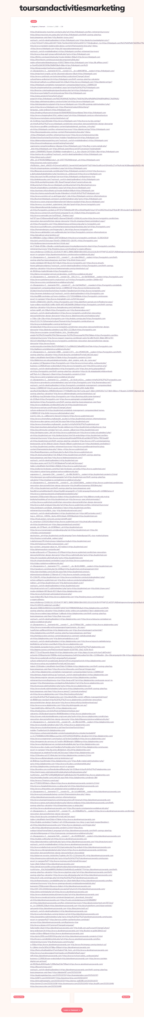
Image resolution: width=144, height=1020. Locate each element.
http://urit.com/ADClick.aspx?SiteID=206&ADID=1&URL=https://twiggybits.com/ (64, 240)
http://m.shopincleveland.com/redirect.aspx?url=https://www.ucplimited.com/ (61, 560)
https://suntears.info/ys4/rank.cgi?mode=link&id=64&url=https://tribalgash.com (62, 190)
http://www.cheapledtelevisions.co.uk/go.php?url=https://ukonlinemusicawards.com (64, 786)
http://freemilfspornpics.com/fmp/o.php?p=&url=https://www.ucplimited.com (61, 452)
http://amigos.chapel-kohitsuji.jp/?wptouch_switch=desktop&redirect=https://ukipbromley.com (69, 674)
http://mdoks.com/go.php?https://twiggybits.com (85, 318)
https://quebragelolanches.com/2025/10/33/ (48, 975)
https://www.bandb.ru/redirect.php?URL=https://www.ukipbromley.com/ (60, 725)
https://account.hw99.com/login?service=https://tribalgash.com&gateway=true (62, 176)
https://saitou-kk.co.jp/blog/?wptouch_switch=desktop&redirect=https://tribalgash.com (66, 154)
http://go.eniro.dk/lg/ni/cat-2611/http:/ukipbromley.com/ (68, 750)
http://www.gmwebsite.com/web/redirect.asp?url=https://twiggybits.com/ (60, 382)
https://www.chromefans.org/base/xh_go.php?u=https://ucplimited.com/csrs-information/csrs (68, 418)
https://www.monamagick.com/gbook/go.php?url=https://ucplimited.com (60, 530)
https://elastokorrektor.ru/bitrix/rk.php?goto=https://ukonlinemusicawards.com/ (62, 841)
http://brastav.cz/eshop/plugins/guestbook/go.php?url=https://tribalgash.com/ (61, 90)
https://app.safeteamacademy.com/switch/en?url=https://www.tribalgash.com (62, 101)
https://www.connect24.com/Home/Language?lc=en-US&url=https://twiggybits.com (65, 213)
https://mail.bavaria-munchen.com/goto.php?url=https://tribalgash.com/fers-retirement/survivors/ (69, 32)
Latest (33, 21)
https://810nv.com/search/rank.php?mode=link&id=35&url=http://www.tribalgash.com (65, 57)
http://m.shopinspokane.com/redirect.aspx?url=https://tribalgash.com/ (58, 168)
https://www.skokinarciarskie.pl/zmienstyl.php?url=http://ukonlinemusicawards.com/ (64, 894)
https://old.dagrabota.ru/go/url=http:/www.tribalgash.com (54, 104)
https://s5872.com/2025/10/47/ (43, 978)
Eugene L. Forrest (38, 26)
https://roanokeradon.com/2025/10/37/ (82, 975)
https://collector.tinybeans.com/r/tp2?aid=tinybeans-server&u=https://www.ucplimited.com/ (68, 469)
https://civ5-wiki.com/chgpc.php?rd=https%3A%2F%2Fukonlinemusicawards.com (64, 878)
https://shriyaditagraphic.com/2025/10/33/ (47, 981)
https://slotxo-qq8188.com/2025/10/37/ (81, 981)
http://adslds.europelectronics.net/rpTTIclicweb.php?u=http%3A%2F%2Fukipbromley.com (67, 647)
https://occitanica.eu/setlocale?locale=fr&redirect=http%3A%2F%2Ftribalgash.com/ (65, 193)
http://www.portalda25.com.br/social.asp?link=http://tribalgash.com (58, 93)
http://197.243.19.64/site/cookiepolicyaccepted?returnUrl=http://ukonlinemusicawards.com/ (67, 889)
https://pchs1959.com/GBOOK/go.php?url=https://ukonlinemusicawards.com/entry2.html (66, 936)
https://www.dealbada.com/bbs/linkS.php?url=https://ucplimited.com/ (58, 405)
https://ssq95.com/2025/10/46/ (101, 983)
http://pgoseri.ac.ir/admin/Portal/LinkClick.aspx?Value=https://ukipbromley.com (62, 752)
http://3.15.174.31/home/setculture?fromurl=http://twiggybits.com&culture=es (62, 321)
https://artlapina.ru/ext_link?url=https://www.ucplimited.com (55, 432)
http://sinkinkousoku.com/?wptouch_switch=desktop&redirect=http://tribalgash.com (65, 179)
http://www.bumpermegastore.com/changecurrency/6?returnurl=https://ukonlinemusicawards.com (70, 800)
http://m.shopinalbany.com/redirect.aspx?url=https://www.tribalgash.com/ (60, 187)
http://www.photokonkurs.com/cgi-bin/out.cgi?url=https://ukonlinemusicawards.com (64, 914)
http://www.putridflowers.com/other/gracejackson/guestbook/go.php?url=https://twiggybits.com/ (70, 226)
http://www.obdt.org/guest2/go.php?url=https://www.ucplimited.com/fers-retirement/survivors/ (69, 505)
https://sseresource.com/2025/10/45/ (73, 983)
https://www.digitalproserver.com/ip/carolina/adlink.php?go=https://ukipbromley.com (64, 744)
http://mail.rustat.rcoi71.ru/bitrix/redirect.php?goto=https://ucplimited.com (60, 588)
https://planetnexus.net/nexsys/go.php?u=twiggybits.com (76, 224)
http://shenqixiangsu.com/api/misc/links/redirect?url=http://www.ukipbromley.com (71, 683)
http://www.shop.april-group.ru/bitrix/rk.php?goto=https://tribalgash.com (60, 54)
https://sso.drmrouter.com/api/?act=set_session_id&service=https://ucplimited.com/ (64, 430)
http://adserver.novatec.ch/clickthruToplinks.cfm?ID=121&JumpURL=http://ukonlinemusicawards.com (71, 855)
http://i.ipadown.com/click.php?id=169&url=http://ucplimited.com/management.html (64, 569)
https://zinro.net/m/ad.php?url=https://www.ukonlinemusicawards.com (59, 892)
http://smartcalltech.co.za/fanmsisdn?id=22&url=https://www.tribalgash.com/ (62, 82)
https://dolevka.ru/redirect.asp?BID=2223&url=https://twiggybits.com (67, 329)
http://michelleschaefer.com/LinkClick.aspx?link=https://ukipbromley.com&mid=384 (63, 777)
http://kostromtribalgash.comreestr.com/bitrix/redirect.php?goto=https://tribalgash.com (66, 199)
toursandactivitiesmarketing (72, 7)
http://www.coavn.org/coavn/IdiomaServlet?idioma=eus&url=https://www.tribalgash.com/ (67, 201)
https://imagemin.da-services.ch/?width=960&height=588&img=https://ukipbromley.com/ (66, 741)
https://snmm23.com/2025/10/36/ (44, 983)
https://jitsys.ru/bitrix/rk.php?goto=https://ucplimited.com (83, 555)
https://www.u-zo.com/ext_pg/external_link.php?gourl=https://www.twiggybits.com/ (65, 204)
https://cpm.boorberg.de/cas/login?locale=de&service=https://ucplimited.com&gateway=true (68, 427)
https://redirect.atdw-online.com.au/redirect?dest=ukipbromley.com (80, 610)
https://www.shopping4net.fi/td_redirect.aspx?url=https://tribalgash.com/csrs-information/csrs (69, 115)
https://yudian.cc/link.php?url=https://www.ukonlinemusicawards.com (58, 839)
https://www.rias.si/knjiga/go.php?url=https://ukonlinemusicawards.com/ (82, 875)
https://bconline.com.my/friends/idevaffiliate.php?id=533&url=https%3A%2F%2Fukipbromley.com (70, 769)
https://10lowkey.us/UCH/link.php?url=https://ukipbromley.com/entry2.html (60, 755)
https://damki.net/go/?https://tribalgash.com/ (91, 129)
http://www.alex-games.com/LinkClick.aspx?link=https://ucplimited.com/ (59, 421)
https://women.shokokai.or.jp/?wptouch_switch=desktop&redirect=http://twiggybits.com (67, 293)
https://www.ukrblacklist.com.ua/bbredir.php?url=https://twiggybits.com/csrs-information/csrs (68, 232)
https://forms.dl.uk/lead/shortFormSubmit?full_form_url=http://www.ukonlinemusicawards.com (69, 950)
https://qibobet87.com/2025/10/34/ (66, 972)
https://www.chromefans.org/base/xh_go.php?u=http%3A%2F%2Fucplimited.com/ (64, 424)
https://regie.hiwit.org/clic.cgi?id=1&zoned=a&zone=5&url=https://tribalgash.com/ (63, 73)
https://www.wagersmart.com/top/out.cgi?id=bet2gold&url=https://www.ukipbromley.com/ (68, 738)
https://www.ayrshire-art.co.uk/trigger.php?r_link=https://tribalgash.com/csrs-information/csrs (68, 196)
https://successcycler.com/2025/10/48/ (46, 986)
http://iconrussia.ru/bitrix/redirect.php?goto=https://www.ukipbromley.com (60, 686)
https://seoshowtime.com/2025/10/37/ (72, 978)
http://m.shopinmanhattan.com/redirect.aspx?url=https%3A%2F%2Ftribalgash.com (64, 87)
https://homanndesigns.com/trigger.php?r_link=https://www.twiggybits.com (61, 229)
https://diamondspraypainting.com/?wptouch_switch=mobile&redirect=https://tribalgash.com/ (69, 140)
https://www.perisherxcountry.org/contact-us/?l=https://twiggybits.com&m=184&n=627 (66, 279)
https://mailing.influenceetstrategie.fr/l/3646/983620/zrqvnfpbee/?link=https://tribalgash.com (68, 112)
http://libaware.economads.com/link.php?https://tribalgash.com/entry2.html (61, 171)
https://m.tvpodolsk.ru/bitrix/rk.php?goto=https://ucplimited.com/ (56, 558)
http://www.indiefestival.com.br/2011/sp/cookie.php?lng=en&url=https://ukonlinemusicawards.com (70, 847)
